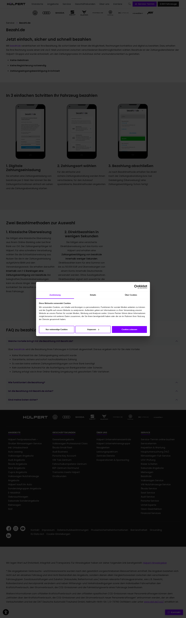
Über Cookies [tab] (131, 295)
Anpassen (91, 329)
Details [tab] (93, 295)
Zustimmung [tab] (55, 295)
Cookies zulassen (129, 329)
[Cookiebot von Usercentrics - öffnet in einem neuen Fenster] (136, 287)
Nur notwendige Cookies (57, 329)
